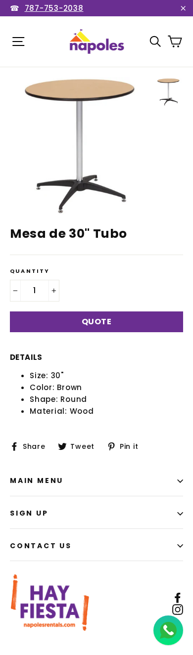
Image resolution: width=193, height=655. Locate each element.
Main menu (36, 480)
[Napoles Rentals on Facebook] (177, 597)
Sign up (29, 513)
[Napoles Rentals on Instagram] (177, 609)
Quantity (30, 271)
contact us (41, 546)
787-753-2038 (54, 8)
